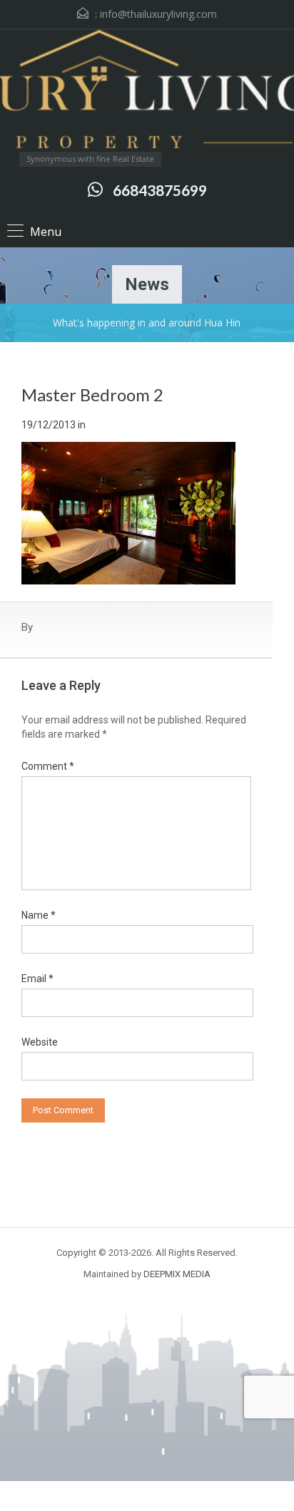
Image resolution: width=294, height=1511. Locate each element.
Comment (47, 766)
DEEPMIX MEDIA (177, 1274)
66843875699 (160, 190)
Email (37, 978)
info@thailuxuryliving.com (158, 14)
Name (38, 915)
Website (39, 1042)
